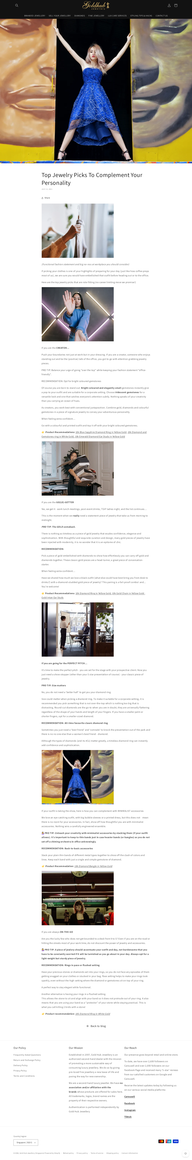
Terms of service (97, 1153)
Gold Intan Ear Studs (53, 597)
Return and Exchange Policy (27, 1060)
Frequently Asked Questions (27, 1054)
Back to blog (98, 1026)
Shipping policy (112, 1153)
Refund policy (68, 1153)
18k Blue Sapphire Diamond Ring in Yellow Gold (101, 432)
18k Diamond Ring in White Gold (92, 1013)
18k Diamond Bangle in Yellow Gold (93, 866)
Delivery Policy (21, 1065)
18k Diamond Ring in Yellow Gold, (94, 593)
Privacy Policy (20, 1070)
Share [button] (47, 197)
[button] (17, 5)
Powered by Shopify (52, 1153)
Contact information (130, 1153)
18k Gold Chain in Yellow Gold (128, 593)
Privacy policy (82, 1153)
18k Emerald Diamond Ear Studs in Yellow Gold (100, 436)
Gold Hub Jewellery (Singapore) (32, 1153)
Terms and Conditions (24, 1076)
